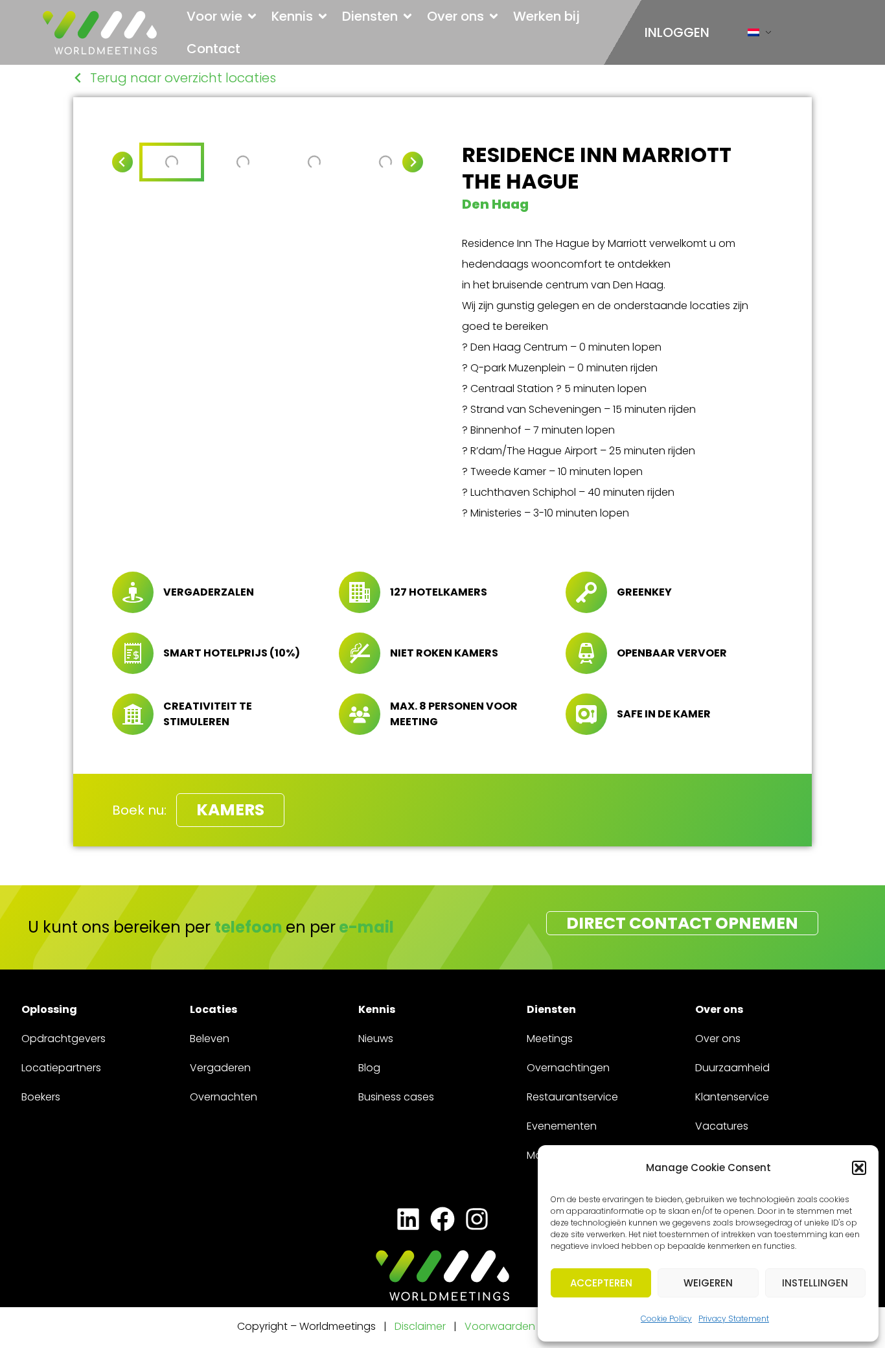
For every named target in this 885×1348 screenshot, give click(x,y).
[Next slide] (412, 162)
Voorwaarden (501, 1326)
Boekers (40, 1096)
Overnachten (223, 1096)
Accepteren (601, 1283)
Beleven (209, 1038)
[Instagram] (477, 1219)
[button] (859, 1167)
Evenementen (562, 1126)
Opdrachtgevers (63, 1038)
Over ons (718, 1038)
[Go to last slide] (122, 162)
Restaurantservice (572, 1096)
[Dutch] (753, 35)
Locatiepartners (61, 1067)
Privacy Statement (733, 1318)
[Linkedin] (408, 1219)
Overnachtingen (568, 1067)
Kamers (230, 809)
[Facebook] (442, 1219)
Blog (369, 1067)
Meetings (550, 1038)
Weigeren (708, 1283)
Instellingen (815, 1283)
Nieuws (375, 1038)
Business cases (396, 1096)
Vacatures (721, 1126)
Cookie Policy (666, 1318)
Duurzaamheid (732, 1067)
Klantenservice (732, 1096)
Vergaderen (220, 1067)
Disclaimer (420, 1326)
